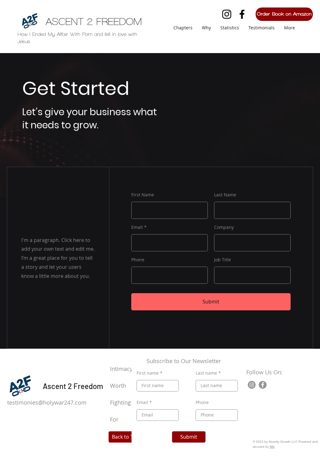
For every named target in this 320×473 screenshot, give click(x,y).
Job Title (222, 260)
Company (224, 227)
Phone (137, 260)
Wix (272, 446)
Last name (206, 373)
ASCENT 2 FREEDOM (94, 21)
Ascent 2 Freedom (73, 386)
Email (137, 227)
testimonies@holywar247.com (47, 402)
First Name (142, 195)
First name (148, 373)
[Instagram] (227, 14)
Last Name (225, 195)
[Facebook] (242, 14)
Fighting (121, 402)
